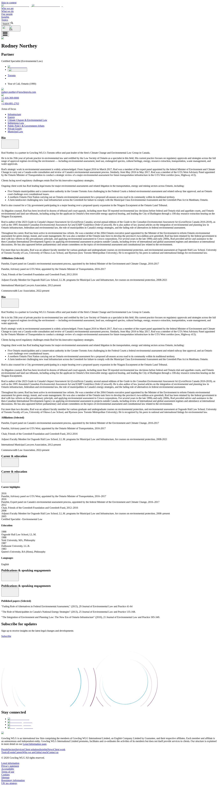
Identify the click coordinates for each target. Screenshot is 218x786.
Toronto (12, 75)
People (4, 749)
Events (11, 752)
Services (19, 749)
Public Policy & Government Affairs (26, 125)
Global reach (41, 752)
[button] (32, 5)
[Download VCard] (17, 70)
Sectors (11, 749)
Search (6, 24)
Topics (4, 19)
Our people (7, 14)
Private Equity (15, 128)
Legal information (10, 763)
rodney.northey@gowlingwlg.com (18, 92)
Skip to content (8, 2)
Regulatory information (13, 780)
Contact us (53, 752)
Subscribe (6, 636)
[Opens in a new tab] (18, 718)
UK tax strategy (9, 783)
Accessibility (7, 769)
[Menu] (5, 34)
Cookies (5, 774)
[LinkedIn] (17, 66)
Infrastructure (14, 114)
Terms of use (7, 771)
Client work (59, 749)
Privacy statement (10, 766)
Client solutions (32, 749)
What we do (7, 11)
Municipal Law (15, 131)
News (50, 749)
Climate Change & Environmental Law (27, 120)
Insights (5, 17)
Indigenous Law (16, 123)
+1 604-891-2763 (10, 103)
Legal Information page (34, 744)
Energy (11, 117)
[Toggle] (10, 144)
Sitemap (5, 777)
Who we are (7, 8)
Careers (19, 752)
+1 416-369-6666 (10, 97)
